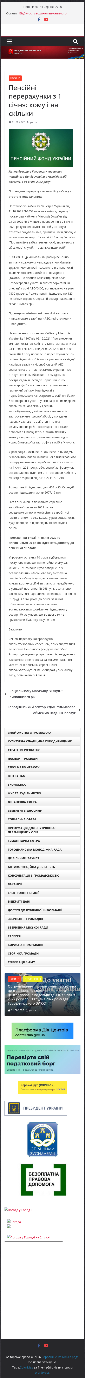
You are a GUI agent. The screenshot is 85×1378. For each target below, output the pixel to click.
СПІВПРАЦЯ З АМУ (21, 962)
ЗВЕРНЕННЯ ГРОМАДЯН (25, 919)
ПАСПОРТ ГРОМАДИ (23, 759)
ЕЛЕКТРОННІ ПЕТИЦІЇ (23, 893)
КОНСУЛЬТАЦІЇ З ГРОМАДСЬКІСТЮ (33, 875)
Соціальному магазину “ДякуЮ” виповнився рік (36, 694)
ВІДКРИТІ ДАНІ (19, 901)
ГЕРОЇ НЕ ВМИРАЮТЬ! (24, 767)
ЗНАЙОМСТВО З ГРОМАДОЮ (29, 733)
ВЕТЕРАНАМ (17, 776)
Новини (15, 78)
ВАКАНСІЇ (15, 884)
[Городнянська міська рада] (42, 49)
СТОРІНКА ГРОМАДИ (23, 953)
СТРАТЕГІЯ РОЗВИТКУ (24, 750)
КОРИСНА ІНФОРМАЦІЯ (25, 945)
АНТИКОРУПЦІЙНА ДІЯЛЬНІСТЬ (31, 867)
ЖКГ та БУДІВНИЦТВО (24, 793)
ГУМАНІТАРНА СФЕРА (24, 841)
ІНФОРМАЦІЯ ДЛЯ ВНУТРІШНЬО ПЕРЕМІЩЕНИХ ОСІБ (31, 830)
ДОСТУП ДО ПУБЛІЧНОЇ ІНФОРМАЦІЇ (35, 910)
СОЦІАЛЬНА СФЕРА (22, 819)
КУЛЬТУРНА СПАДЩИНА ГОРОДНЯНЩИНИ (40, 741)
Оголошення (33, 979)
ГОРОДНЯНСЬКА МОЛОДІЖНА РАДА (35, 849)
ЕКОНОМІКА (17, 785)
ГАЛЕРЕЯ (14, 936)
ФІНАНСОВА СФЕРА (22, 802)
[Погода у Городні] (18, 1210)
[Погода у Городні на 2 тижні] (28, 1237)
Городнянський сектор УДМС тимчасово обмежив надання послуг (42, 710)
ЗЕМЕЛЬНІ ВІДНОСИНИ (25, 810)
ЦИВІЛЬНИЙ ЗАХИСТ (23, 858)
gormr (33, 122)
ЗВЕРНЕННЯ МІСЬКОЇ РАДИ (28, 927)
